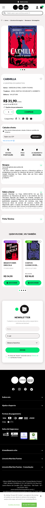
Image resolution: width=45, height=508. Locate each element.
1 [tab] (20, 69)
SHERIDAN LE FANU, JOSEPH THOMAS (21, 88)
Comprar (28, 112)
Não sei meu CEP (7, 140)
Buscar (4, 13)
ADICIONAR (13, 283)
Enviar (22, 350)
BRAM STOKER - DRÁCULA (10, 264)
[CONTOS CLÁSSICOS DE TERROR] (33, 250)
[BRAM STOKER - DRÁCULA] (12, 250)
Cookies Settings (14, 505)
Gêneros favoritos (13, 343)
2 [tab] (22, 69)
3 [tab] (24, 69)
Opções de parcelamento (14, 107)
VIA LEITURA (14, 94)
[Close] (40, 496)
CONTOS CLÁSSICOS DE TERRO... (31, 264)
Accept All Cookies (29, 505)
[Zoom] (22, 47)
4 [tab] (25, 290)
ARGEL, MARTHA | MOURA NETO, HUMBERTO (25, 91)
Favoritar (41, 79)
